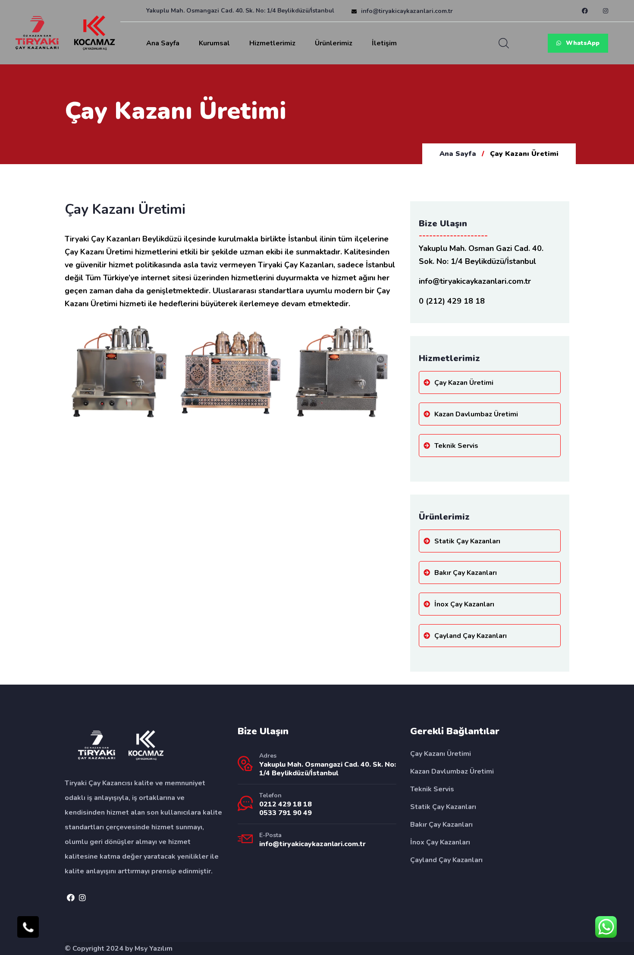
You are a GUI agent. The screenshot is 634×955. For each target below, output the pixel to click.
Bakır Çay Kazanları (465, 572)
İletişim (384, 43)
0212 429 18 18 (285, 804)
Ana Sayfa (162, 43)
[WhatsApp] (606, 927)
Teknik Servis (456, 446)
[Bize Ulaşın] (28, 927)
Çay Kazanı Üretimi (440, 753)
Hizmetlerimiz (272, 43)
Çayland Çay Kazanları (470, 636)
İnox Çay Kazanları (464, 604)
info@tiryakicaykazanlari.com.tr (407, 11)
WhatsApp (581, 43)
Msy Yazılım (154, 948)
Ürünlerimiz (333, 43)
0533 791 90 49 (285, 813)
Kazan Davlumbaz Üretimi (476, 414)
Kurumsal (214, 43)
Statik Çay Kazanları (467, 541)
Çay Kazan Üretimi (463, 382)
